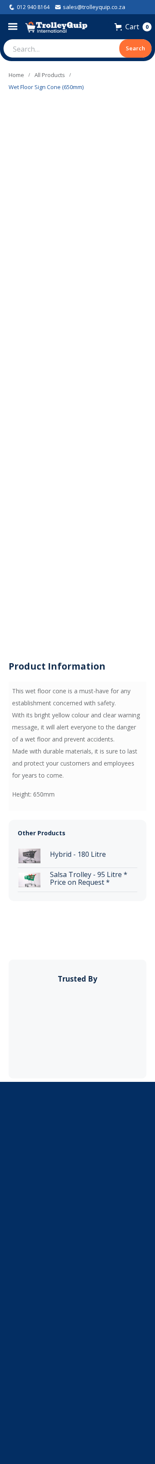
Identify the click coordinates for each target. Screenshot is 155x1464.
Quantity (36, 424)
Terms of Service (77, 1409)
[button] (14, 26)
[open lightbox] (19, 334)
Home (16, 75)
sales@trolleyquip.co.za (94, 7)
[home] (56, 27)
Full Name (23, 1191)
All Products (49, 75)
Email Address (28, 1223)
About (77, 1372)
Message (21, 1256)
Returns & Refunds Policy (77, 1397)
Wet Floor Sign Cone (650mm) (46, 87)
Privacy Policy (77, 1422)
